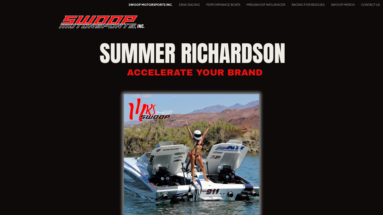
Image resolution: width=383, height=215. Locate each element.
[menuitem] (151, 4)
